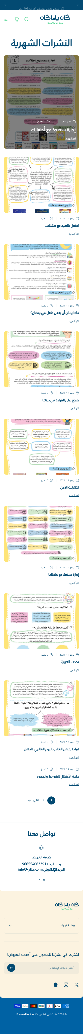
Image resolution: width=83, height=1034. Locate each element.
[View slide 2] (39, 879)
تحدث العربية (70, 662)
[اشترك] (11, 968)
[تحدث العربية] (41, 621)
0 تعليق (41, 122)
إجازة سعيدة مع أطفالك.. (52, 130)
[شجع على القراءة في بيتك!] (41, 359)
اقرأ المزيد (70, 139)
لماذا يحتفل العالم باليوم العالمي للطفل (51, 749)
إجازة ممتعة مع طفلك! (63, 575)
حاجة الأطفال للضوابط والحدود (58, 777)
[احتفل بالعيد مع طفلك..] (41, 185)
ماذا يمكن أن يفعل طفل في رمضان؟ (54, 313)
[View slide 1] (44, 879)
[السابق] (77, 5)
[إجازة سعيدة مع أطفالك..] (41, 102)
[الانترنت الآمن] (41, 447)
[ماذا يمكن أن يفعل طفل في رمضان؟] (41, 272)
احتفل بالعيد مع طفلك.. (62, 226)
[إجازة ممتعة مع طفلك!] (41, 534)
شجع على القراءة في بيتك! (60, 401)
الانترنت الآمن (69, 488)
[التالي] (5, 5)
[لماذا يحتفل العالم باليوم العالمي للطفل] (41, 708)
